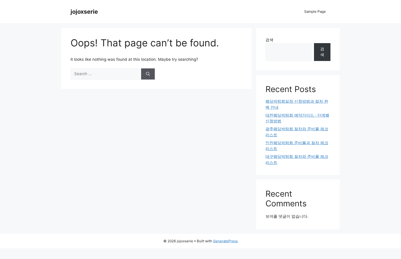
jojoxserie (84, 11)
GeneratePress (225, 241)
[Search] (148, 74)
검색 (269, 40)
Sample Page (315, 11)
